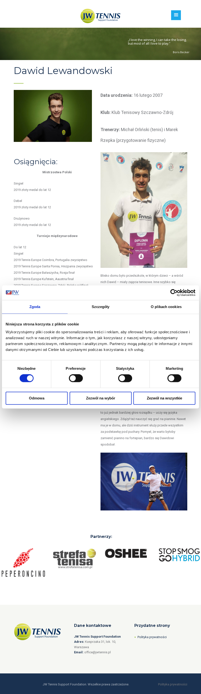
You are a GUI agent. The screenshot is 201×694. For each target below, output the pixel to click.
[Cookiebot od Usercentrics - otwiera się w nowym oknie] (173, 292)
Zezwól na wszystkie (164, 398)
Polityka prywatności (152, 637)
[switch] (76, 378)
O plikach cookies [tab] (166, 307)
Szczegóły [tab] (101, 307)
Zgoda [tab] (34, 307)
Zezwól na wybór (100, 398)
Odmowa (36, 398)
